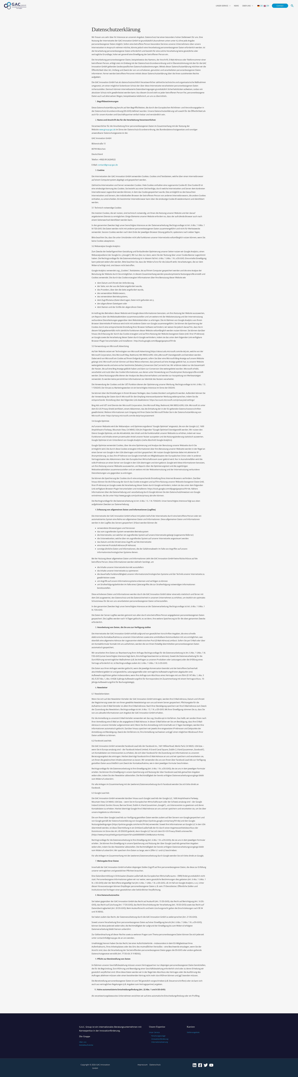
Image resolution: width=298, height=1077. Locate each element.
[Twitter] (206, 1065)
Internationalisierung (159, 1042)
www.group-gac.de (107, 129)
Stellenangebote (193, 1032)
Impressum (143, 1064)
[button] (280, 6)
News (236, 6)
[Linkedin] (194, 1065)
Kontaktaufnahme (86, 1045)
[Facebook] (200, 1065)
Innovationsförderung (159, 1039)
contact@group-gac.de (108, 165)
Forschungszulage (158, 1036)
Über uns (246, 6)
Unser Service (222, 6)
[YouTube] (211, 1065)
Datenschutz (155, 1064)
